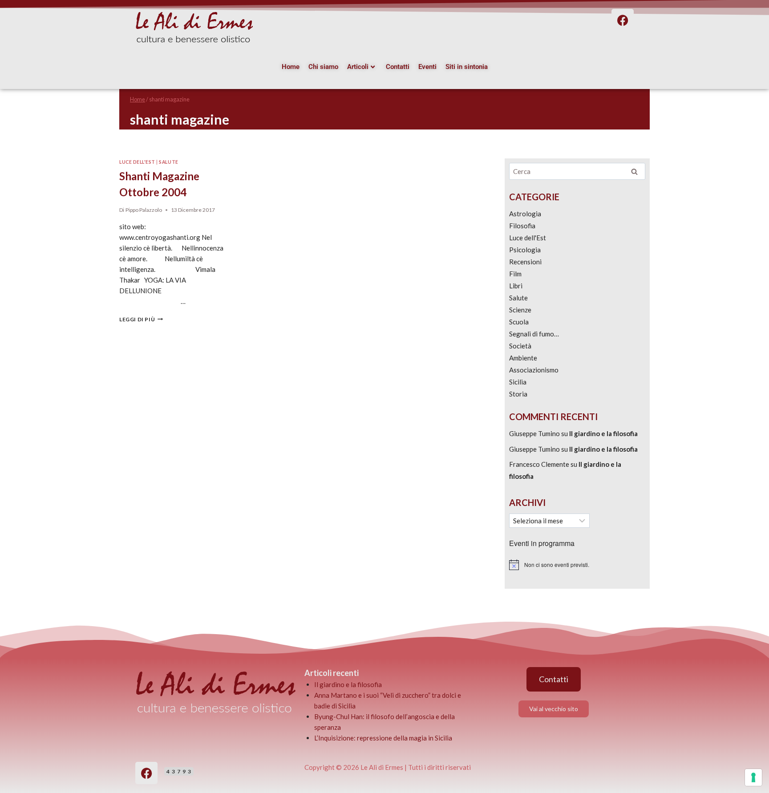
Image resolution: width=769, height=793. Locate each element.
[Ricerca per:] (577, 171)
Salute (168, 162)
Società (520, 346)
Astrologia (525, 214)
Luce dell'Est (137, 162)
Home (291, 67)
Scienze (520, 310)
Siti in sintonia (466, 67)
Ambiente (523, 358)
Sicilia (517, 382)
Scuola (519, 322)
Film (515, 274)
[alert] (577, 564)
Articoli (357, 67)
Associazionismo (534, 370)
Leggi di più (141, 319)
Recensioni (525, 262)
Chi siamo (323, 67)
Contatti (397, 67)
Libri (515, 286)
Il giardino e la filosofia (603, 433)
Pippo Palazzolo (143, 209)
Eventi (427, 67)
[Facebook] (146, 773)
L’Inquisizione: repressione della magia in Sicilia (383, 738)
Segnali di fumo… (534, 334)
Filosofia (522, 226)
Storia (518, 394)
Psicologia (525, 250)
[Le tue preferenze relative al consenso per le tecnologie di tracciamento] (753, 777)
